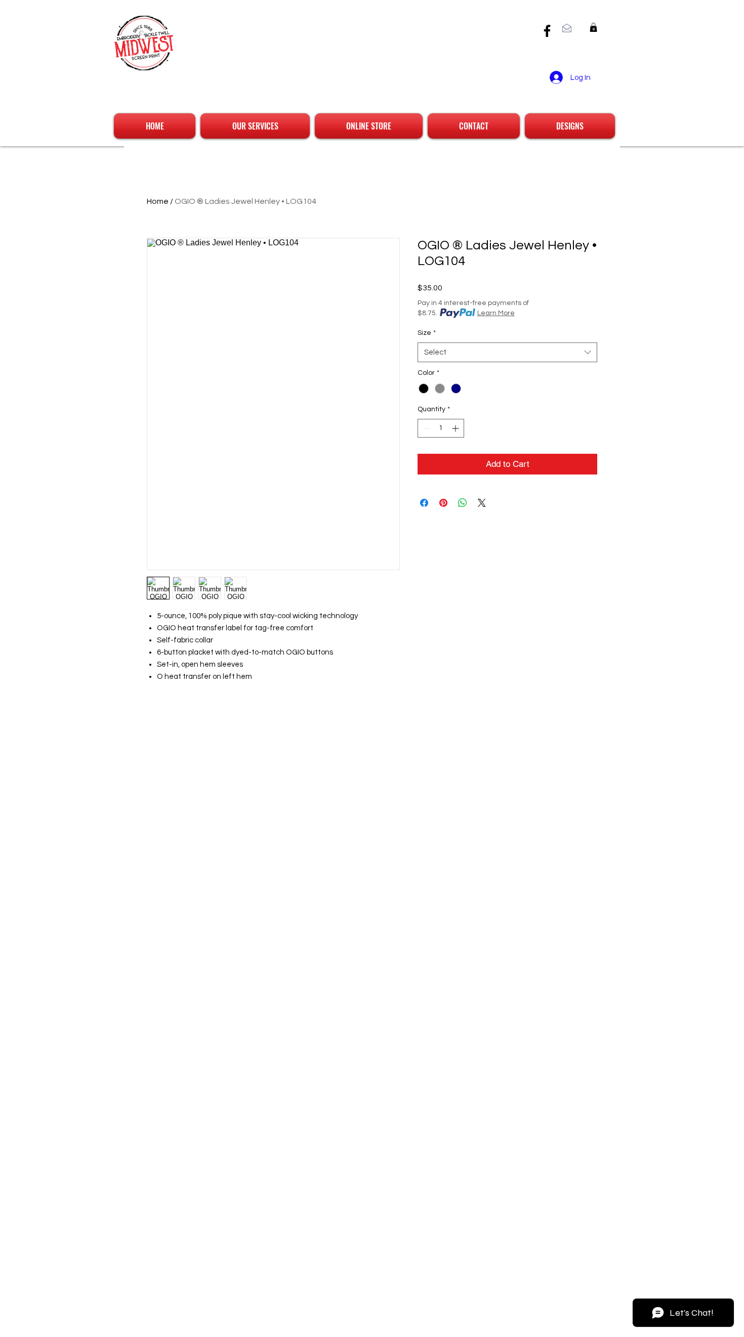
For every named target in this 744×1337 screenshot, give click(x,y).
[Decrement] (425, 428)
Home (158, 201)
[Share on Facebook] (424, 503)
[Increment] (456, 428)
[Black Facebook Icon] (547, 31)
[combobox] (507, 352)
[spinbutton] (441, 428)
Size (427, 332)
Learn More (496, 313)
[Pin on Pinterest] (443, 503)
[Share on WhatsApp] (463, 503)
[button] (593, 27)
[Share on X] (482, 503)
